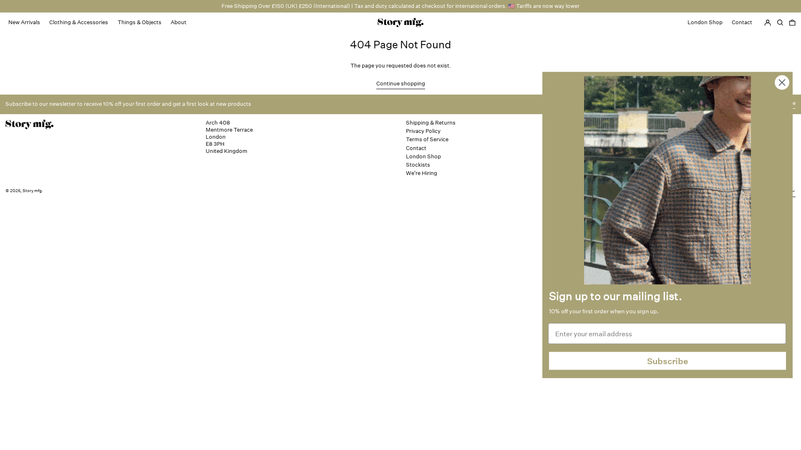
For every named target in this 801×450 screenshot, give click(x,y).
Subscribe (667, 361)
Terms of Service (427, 139)
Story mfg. (33, 191)
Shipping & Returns (431, 122)
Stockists (418, 164)
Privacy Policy (423, 131)
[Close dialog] (782, 82)
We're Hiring (421, 173)
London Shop (423, 156)
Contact (416, 148)
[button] (792, 22)
